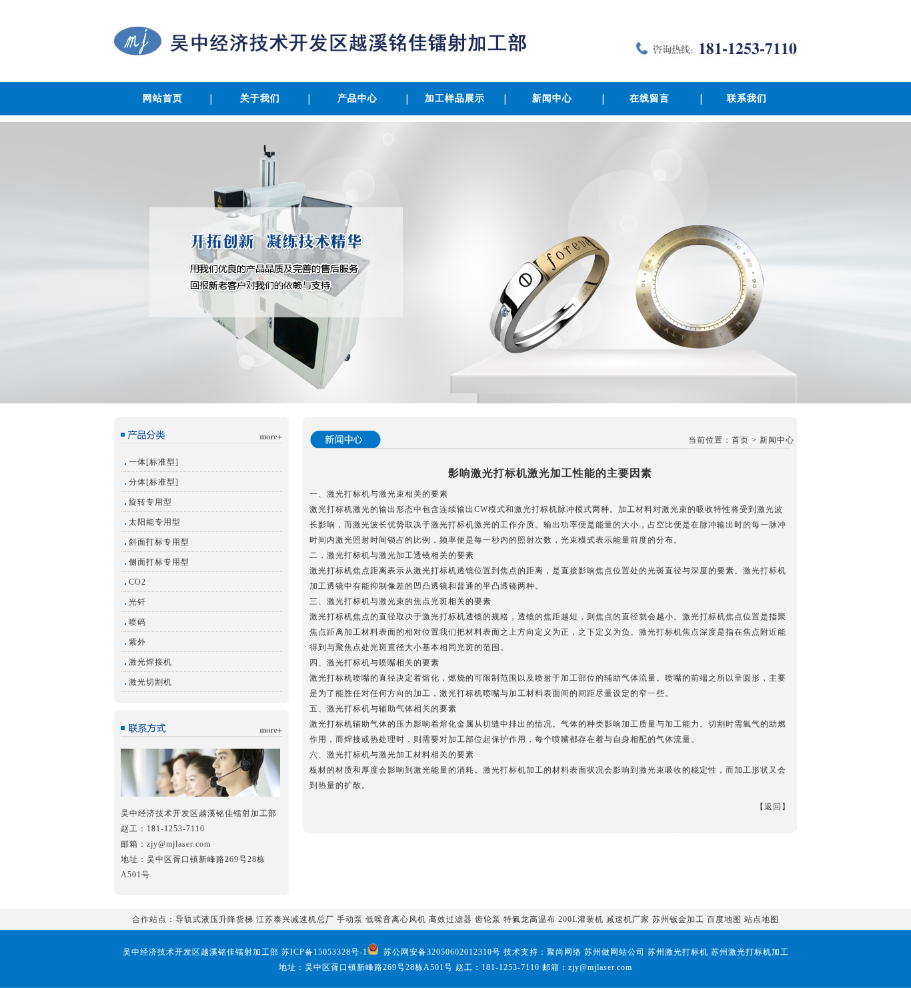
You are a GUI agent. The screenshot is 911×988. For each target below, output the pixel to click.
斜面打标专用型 (159, 542)
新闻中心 (552, 98)
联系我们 (747, 98)
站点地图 (761, 919)
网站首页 (163, 98)
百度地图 (724, 919)
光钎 (137, 602)
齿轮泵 (488, 919)
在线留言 (650, 98)
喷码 (137, 622)
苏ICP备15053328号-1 (324, 952)
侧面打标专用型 (159, 562)
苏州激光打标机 (678, 952)
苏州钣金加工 (678, 919)
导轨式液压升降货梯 (214, 919)
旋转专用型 (150, 502)
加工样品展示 (455, 98)
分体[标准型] (154, 482)
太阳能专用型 (155, 522)
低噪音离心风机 (395, 919)
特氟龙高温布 (530, 919)
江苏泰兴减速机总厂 (295, 919)
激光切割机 (150, 682)
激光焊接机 (150, 662)
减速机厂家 (628, 919)
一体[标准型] (154, 462)
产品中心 (357, 98)
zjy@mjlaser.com (179, 844)
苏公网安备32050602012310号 (441, 952)
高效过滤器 (450, 919)
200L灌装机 (581, 919)
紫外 (137, 642)
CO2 (137, 582)
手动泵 (350, 919)
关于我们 (260, 98)
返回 (773, 806)
